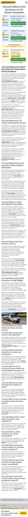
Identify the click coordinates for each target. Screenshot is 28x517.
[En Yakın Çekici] (8, 2)
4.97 (3, 19)
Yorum (6, 19)
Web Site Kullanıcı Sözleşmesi (10, 508)
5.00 (3, 53)
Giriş (23, 508)
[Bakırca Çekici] (14, 318)
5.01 (3, 34)
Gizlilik (4, 505)
